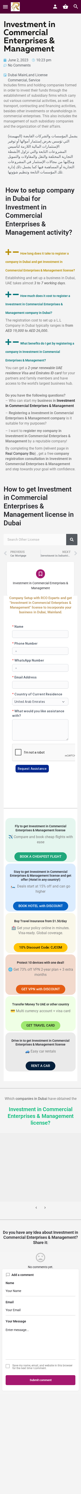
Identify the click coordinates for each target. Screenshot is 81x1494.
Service (34, 80)
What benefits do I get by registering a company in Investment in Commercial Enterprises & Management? (39, 352)
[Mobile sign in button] (55, 6)
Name (10, 1283)
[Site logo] (16, 6)
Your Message (16, 1321)
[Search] (71, 539)
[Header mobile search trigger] (76, 6)
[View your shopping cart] (65, 6)
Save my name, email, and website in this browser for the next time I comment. (42, 1367)
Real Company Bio (20, 453)
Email (10, 1302)
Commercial (17, 80)
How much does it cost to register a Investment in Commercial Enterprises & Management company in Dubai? (37, 304)
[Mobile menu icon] (5, 6)
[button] (40, 261)
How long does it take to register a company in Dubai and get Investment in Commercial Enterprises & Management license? (40, 262)
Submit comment (41, 1380)
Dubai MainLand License (27, 75)
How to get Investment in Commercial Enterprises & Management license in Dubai (39, 506)
